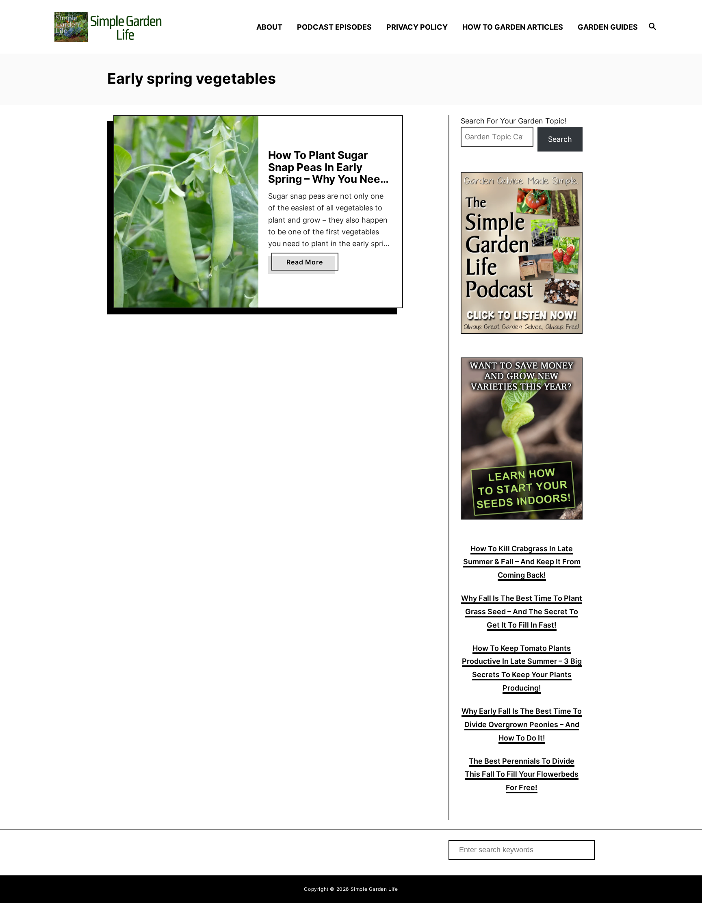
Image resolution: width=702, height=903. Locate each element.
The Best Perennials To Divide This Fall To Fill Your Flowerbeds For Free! (521, 774)
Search (560, 139)
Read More (312, 264)
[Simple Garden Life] (126, 27)
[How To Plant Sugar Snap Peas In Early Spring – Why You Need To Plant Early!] (186, 212)
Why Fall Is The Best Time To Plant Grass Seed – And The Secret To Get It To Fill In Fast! (521, 611)
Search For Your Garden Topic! (513, 121)
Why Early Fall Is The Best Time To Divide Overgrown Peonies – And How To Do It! (522, 724)
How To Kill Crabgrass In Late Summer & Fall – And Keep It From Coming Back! (522, 562)
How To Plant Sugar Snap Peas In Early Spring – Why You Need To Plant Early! (327, 173)
